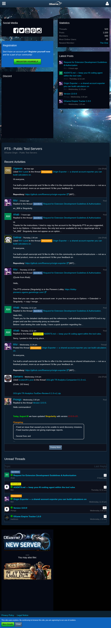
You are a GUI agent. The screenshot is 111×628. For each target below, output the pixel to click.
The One (104, 43)
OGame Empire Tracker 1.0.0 (77, 101)
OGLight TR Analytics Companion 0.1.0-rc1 (66, 380)
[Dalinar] (7, 250)
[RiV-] (7, 204)
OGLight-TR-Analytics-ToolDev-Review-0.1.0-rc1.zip (37, 393)
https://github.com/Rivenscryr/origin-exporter (45, 194)
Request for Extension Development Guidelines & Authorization (72, 204)
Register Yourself (27, 61)
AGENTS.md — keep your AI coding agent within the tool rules (72, 334)
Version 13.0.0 (70, 94)
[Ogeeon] (7, 181)
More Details (8, 624)
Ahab (66, 79)
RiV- (65, 68)
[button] (3, 3)
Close (18, 624)
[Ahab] (7, 223)
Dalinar (17, 237)
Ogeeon (17, 168)
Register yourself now (39, 51)
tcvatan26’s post (26, 380)
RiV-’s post (23, 172)
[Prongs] (7, 420)
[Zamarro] (7, 385)
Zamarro (18, 376)
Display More (55, 447)
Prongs (66, 97)
